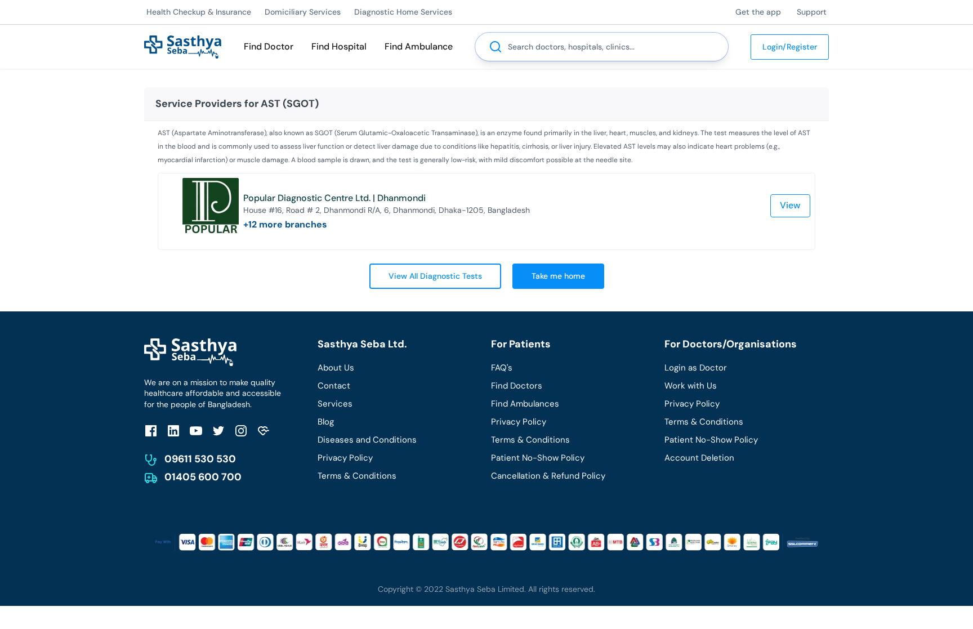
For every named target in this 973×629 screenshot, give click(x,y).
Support (812, 12)
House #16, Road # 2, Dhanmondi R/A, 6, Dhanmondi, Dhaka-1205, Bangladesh (386, 210)
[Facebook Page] (151, 430)
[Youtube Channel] (196, 430)
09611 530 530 (200, 459)
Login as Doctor (695, 367)
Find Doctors (516, 385)
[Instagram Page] (241, 430)
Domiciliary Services (303, 12)
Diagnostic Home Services (403, 12)
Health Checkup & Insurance (198, 12)
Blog (326, 421)
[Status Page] (263, 430)
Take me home (558, 276)
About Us (336, 367)
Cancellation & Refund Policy (548, 475)
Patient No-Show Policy (537, 457)
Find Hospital (339, 46)
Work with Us (690, 385)
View (790, 205)
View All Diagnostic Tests (435, 276)
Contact (334, 385)
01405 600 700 (203, 477)
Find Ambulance (419, 46)
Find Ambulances (525, 403)
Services (335, 403)
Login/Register (789, 47)
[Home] (182, 46)
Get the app (758, 12)
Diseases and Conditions (367, 439)
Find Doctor (268, 46)
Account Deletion (699, 457)
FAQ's (501, 367)
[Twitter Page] (218, 430)
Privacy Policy (345, 457)
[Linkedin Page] (173, 430)
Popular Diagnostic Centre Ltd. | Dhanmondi (334, 198)
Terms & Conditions (357, 475)
